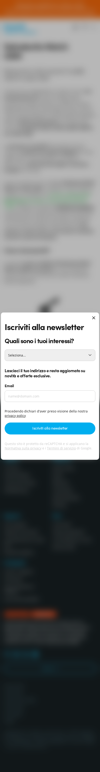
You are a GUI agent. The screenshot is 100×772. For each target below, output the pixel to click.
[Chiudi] (94, 318)
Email (9, 385)
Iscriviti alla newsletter (50, 427)
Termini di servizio (61, 448)
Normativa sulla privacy (23, 448)
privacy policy (15, 415)
